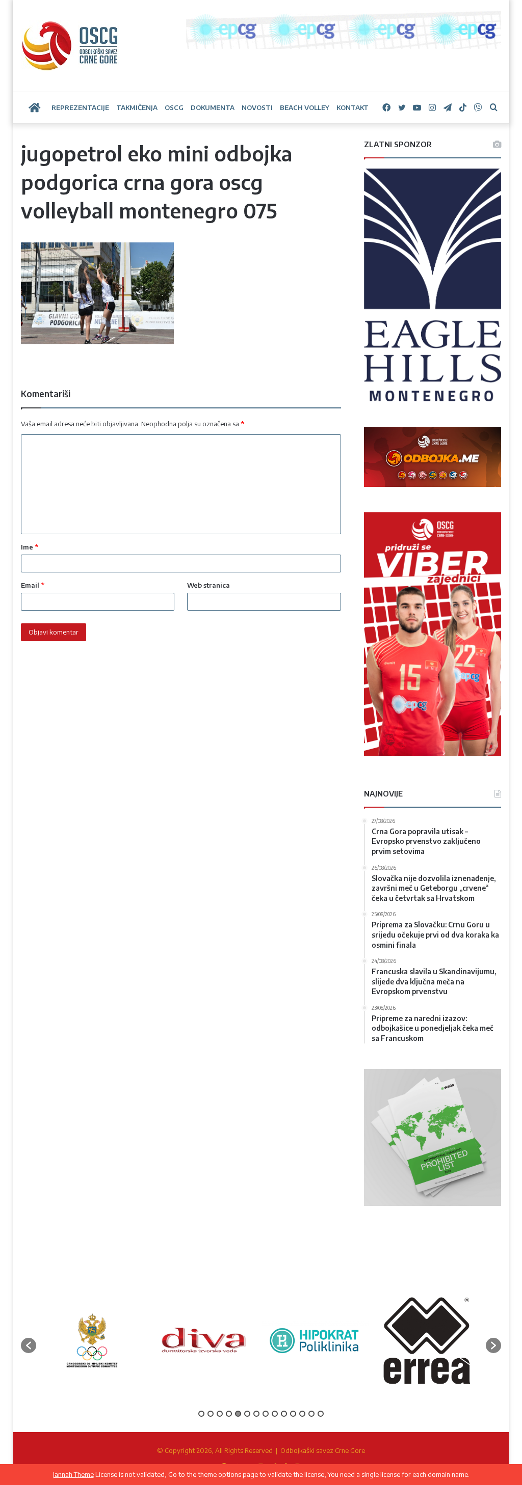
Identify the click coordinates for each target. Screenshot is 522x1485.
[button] (28, 1345)
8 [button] (266, 1414)
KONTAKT (352, 107)
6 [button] (247, 1414)
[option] (92, 1340)
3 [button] (220, 1414)
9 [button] (275, 1414)
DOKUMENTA (212, 107)
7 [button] (256, 1414)
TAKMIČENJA (137, 107)
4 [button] (229, 1414)
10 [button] (284, 1414)
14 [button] (321, 1414)
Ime (29, 547)
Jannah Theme (73, 1474)
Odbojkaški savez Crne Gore (322, 1450)
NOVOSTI (257, 107)
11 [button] (293, 1414)
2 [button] (210, 1414)
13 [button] (311, 1414)
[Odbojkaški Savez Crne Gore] (70, 45)
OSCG (174, 107)
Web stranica (208, 585)
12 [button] (302, 1414)
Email (32, 585)
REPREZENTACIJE (80, 107)
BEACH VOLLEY (304, 107)
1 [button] (201, 1414)
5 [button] (238, 1414)
